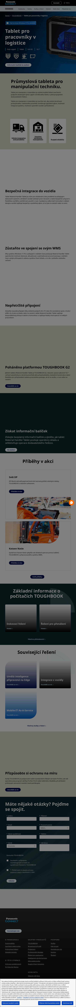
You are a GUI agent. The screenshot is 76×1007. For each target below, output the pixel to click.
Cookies (19, 997)
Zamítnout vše (67, 1003)
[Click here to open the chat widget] (71, 502)
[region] (38, 993)
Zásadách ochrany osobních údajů (33, 997)
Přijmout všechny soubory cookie (49, 1003)
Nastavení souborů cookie (11, 1003)
